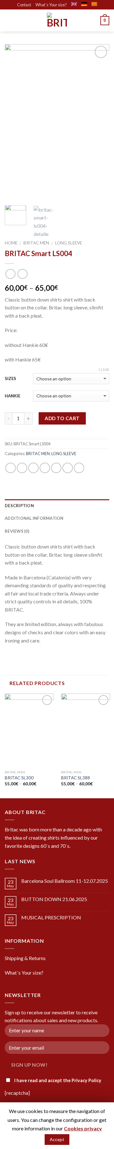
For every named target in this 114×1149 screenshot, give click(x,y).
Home (11, 242)
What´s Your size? (51, 4)
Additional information (34, 518)
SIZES (10, 378)
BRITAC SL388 (75, 777)
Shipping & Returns (25, 958)
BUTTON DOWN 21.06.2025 (54, 899)
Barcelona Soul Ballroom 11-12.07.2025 (64, 881)
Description (19, 505)
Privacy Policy (86, 1080)
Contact (24, 4)
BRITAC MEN (36, 242)
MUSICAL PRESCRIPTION (51, 917)
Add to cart (62, 418)
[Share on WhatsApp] (10, 468)
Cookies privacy (83, 1128)
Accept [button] (57, 1139)
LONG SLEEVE (68, 242)
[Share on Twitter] (33, 468)
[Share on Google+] (67, 468)
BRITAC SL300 (19, 777)
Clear (103, 369)
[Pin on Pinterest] (56, 468)
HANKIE (12, 395)
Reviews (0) (17, 531)
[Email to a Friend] (45, 468)
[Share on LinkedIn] (79, 468)
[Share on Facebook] (22, 468)
